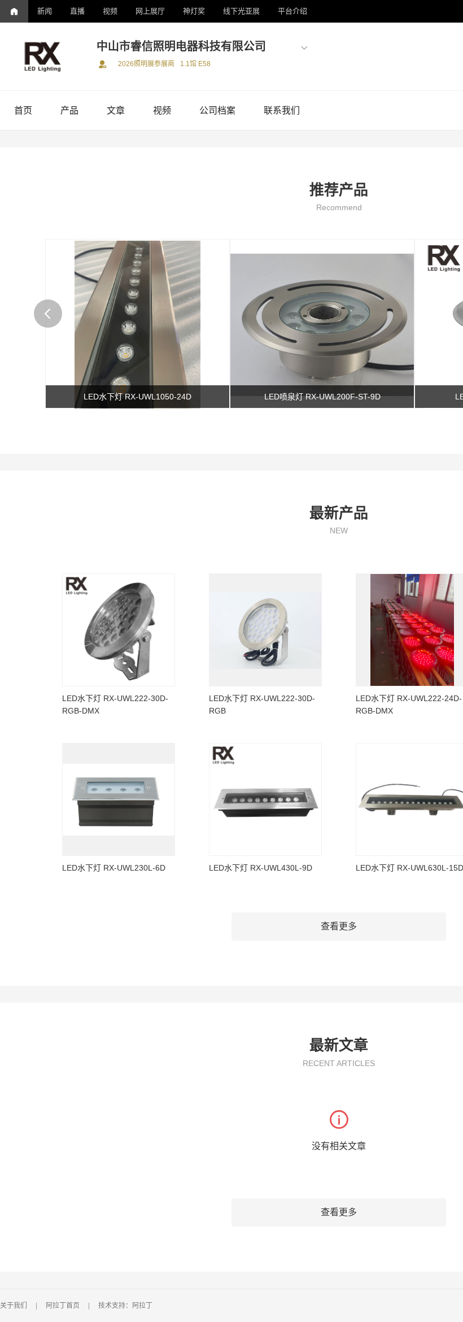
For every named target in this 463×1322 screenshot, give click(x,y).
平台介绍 (292, 11)
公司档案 (217, 110)
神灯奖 (194, 11)
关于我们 (13, 1306)
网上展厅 (150, 11)
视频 (110, 11)
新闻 (44, 11)
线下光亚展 (241, 11)
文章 (116, 110)
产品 (69, 110)
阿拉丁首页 (63, 1306)
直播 (77, 11)
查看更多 (339, 926)
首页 (23, 110)
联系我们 (282, 110)
